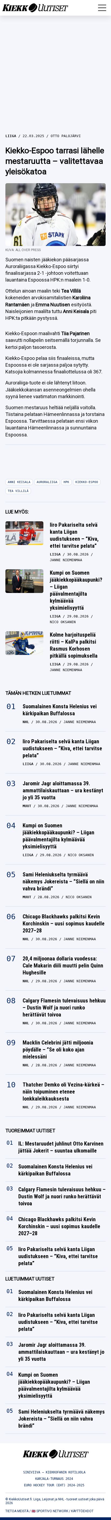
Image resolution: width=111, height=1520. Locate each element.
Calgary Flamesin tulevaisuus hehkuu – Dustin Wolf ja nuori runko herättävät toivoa (64, 1007)
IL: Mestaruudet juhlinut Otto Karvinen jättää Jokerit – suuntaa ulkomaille (60, 1147)
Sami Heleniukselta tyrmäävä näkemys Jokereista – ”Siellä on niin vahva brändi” (63, 881)
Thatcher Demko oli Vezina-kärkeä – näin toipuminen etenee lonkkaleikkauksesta (63, 1091)
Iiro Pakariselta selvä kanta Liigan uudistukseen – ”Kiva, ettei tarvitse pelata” (74, 535)
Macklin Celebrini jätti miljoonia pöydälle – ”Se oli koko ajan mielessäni (58, 1049)
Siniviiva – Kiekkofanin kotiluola (54, 1472)
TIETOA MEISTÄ (17, 1511)
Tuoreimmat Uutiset (30, 1130)
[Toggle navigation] (102, 8)
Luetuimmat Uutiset (29, 1279)
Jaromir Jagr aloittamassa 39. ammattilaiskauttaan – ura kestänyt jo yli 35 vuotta (63, 790)
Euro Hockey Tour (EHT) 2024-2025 (54, 1485)
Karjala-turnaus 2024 (54, 1479)
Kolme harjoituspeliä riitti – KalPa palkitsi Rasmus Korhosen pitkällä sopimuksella (74, 645)
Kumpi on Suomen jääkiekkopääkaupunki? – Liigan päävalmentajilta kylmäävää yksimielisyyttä (76, 590)
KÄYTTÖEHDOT (82, 1511)
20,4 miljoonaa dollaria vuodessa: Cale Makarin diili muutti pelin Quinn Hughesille (63, 965)
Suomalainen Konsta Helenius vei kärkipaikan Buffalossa (60, 710)
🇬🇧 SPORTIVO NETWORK (50, 1511)
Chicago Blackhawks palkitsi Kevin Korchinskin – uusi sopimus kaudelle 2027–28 (64, 923)
